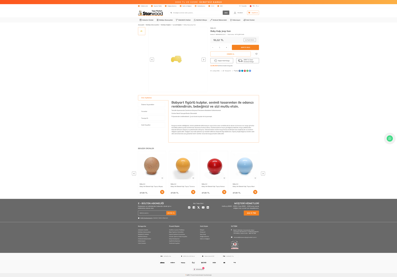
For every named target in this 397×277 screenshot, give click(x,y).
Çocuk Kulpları (177, 25)
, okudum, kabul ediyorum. (154, 218)
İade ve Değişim (187, 6)
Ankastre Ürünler (148, 20)
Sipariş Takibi (158, 6)
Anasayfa (141, 25)
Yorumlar (144, 111)
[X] (198, 207)
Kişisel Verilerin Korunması (177, 234)
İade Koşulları (145, 125)
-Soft (187, 275)
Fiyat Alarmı (250, 40)
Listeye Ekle (216, 70)
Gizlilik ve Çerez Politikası (176, 230)
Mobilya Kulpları (166, 25)
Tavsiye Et (227, 70)
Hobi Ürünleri (250, 20)
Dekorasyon (236, 20)
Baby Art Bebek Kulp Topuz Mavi (244, 186)
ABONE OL (171, 213)
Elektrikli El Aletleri (184, 20)
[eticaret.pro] (198, 271)
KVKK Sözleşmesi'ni (146, 218)
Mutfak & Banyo (201, 20)
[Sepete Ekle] (162, 192)
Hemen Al (230, 54)
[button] (152, 60)
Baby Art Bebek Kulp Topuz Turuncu (183, 186)
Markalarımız (201, 6)
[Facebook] (193, 207)
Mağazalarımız (172, 6)
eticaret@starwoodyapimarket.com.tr (245, 237)
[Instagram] (189, 207)
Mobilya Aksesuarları (166, 20)
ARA (226, 13)
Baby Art (213, 28)
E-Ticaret (192, 275)
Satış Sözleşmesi (174, 239)
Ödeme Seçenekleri (147, 104)
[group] (177, 59)
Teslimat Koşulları (174, 243)
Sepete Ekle (245, 47)
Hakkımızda (144, 6)
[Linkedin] (207, 207)
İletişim (202, 230)
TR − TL (255, 6)
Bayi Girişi (203, 234)
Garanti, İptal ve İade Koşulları (178, 236)
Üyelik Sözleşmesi (174, 241)
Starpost (202, 232)
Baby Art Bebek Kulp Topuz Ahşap (151, 186)
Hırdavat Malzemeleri (220, 20)
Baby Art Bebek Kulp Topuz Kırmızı (213, 186)
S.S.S (212, 6)
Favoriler (244, 6)
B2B (221, 6)
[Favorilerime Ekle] (162, 178)
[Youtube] (203, 207)
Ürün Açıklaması (146, 98)
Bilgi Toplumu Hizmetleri (176, 232)
